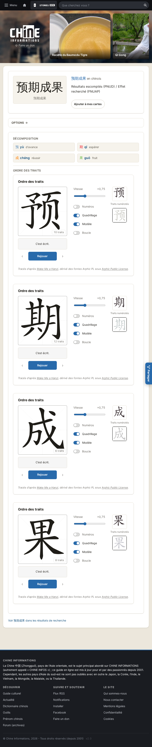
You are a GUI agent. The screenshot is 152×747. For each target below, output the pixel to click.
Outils (6, 712)
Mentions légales (114, 706)
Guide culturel (12, 693)
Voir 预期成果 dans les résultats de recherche (37, 620)
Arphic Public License (115, 268)
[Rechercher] (145, 5)
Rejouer (42, 256)
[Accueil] (24, 5)
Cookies (109, 718)
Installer (58, 706)
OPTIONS (19, 122)
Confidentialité (113, 712)
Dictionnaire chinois (15, 706)
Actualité (8, 699)
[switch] (89, 206)
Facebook (59, 712)
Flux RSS (59, 693)
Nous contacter (114, 699)
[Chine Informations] (25, 33)
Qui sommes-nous (115, 693)
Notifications (61, 699)
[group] (62, 223)
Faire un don (27, 45)
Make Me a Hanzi (47, 268)
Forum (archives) (14, 725)
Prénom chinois (13, 718)
